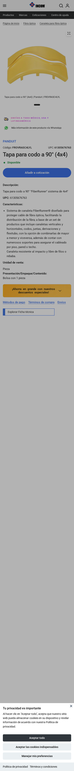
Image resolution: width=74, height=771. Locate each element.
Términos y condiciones (43, 766)
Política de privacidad (15, 766)
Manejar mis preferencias (37, 756)
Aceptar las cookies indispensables (37, 746)
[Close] (71, 706)
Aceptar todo (37, 737)
